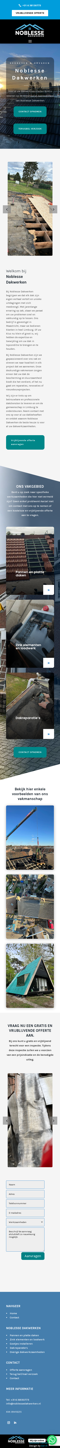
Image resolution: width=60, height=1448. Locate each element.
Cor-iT (44, 1445)
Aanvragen (33, 1256)
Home (13, 1313)
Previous (9, 209)
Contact (14, 1317)
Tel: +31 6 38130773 (17, 1399)
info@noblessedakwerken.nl (23, 1403)
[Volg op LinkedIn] (15, 1422)
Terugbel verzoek (30, 128)
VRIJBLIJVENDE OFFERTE (30, 12)
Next (50, 209)
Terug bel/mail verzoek (24, 1374)
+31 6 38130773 (31, 5)
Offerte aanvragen (21, 1369)
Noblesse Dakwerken (41, 1442)
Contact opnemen (30, 111)
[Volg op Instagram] (8, 1422)
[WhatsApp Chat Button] (52, 1440)
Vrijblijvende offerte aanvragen (23, 442)
